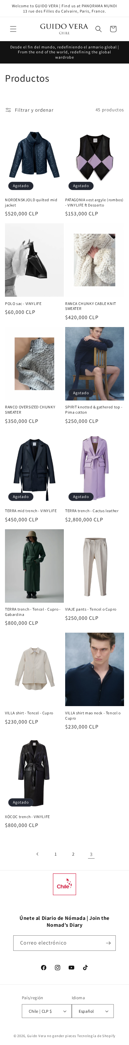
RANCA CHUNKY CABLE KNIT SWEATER (90, 306)
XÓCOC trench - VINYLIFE (27, 816)
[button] (13, 29)
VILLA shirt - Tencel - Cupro (29, 712)
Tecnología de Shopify (96, 1035)
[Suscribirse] (108, 943)
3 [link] (91, 854)
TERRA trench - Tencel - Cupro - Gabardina (33, 612)
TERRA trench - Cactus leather (91, 510)
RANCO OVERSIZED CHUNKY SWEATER (30, 409)
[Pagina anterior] (37, 854)
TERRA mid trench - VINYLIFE (31, 510)
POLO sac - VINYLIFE (23, 303)
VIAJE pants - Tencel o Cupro (90, 609)
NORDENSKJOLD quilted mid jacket (31, 202)
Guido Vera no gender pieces (51, 1035)
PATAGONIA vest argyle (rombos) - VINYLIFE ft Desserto (94, 202)
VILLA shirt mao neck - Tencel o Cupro (93, 715)
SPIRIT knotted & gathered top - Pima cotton (94, 409)
